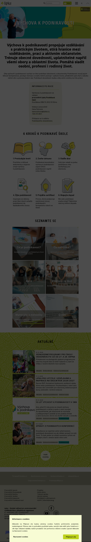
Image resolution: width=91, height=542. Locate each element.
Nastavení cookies (20, 537)
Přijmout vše (71, 537)
